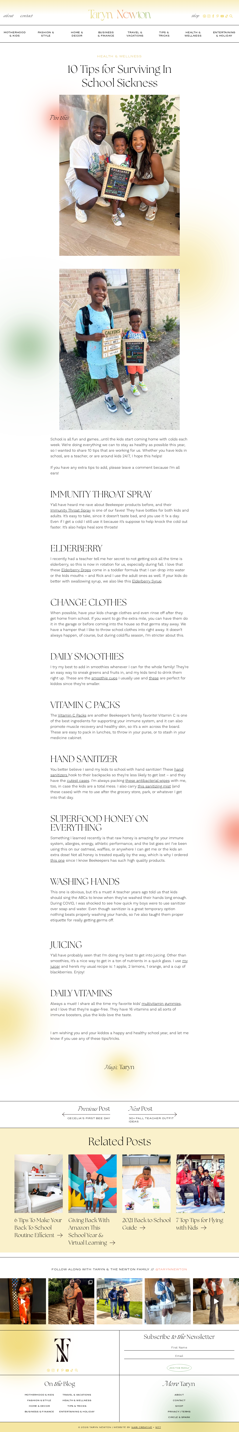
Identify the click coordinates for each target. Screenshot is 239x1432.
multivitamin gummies (161, 1003)
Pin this (59, 118)
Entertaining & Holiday (77, 1411)
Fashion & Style (39, 1400)
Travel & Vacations (77, 1394)
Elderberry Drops (76, 570)
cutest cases (78, 780)
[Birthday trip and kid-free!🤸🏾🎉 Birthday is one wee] (71, 1301)
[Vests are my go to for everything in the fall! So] (168, 1301)
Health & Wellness (77, 1400)
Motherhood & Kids (39, 1394)
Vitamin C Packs (72, 715)
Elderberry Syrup (147, 581)
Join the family (179, 1368)
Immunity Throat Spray (70, 510)
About (8, 16)
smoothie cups (104, 678)
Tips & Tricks (76, 1406)
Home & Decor (39, 1406)
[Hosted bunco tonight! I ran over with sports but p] (216, 1301)
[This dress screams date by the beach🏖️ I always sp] (23, 1301)
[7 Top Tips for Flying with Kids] (200, 1211)
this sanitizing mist (154, 786)
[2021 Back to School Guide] (146, 1211)
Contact (26, 16)
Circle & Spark (179, 1417)
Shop (195, 16)
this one (57, 860)
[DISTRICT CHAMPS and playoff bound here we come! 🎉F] (120, 1301)
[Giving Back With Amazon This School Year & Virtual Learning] (92, 1211)
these (154, 678)
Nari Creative (141, 1427)
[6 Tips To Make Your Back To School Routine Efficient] (38, 1211)
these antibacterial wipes (147, 780)
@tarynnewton (171, 1269)
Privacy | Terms (179, 1411)
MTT (158, 1427)
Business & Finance (39, 1411)
